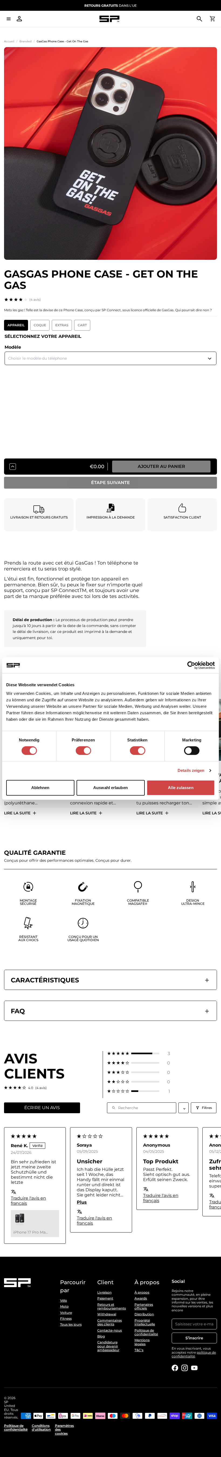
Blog (101, 1336)
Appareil (16, 325)
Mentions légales (142, 1342)
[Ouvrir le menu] (8, 18)
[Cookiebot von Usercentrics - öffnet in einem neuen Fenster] (191, 665)
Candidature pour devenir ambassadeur (108, 1346)
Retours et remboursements (110, 1306)
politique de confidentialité (194, 1354)
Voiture (66, 1313)
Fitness (66, 1319)
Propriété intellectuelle (144, 1322)
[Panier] (212, 18)
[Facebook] (175, 1368)
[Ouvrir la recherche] (199, 18)
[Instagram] (184, 1368)
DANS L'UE (110, 5)
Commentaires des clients (109, 1322)
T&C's (138, 1350)
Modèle (13, 347)
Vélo (63, 1300)
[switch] (83, 750)
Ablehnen (40, 787)
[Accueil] (109, 19)
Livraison (104, 1292)
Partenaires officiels (143, 1306)
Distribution (144, 1314)
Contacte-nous (109, 1330)
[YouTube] (194, 1368)
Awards (140, 1298)
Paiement (105, 1298)
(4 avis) (35, 299)
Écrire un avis (42, 1107)
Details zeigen (191, 770)
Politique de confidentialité (146, 1332)
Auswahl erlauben (110, 787)
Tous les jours (71, 1324)
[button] (138, 1053)
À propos (141, 1292)
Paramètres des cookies (64, 1429)
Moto (64, 1306)
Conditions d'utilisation (41, 1427)
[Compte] (19, 18)
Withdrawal (106, 1314)
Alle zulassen (180, 787)
